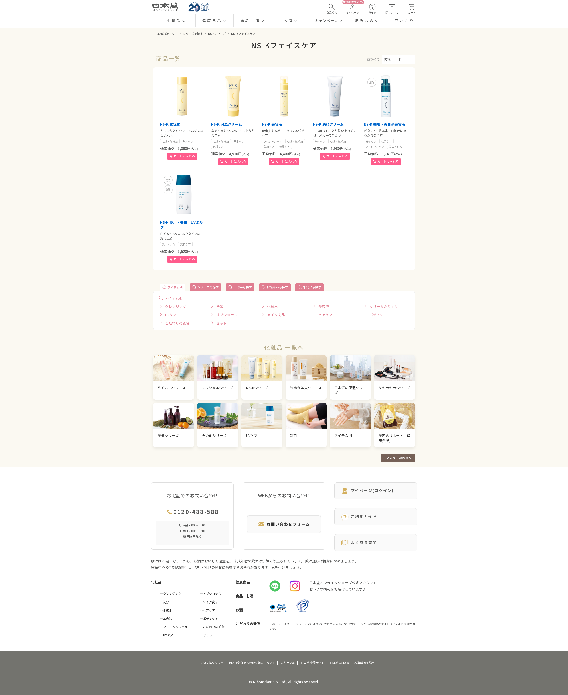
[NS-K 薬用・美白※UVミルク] (182, 194)
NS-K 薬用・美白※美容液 (384, 124)
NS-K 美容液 (272, 124)
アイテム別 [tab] (175, 287)
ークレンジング (170, 593)
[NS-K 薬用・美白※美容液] (386, 96)
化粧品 (156, 582)
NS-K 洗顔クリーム (328, 124)
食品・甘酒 (244, 595)
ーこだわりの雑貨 (212, 626)
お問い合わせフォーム (288, 524)
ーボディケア (209, 618)
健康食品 (243, 582)
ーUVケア (166, 635)
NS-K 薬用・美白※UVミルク (181, 225)
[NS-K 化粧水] (182, 96)
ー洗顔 (164, 602)
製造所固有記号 (364, 663)
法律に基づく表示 (211, 663)
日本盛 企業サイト (312, 663)
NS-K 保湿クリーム (226, 124)
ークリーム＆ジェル (174, 626)
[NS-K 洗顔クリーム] (335, 96)
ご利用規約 (288, 663)
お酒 (239, 609)
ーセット (206, 635)
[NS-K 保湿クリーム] (233, 96)
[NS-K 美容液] (284, 96)
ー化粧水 (166, 610)
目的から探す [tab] (242, 287)
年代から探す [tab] (312, 287)
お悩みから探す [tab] (277, 287)
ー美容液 (166, 618)
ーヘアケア (207, 610)
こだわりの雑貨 (248, 623)
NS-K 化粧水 (170, 124)
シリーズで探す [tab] (208, 287)
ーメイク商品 (209, 602)
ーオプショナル (210, 593)
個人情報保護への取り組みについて (252, 663)
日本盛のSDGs (339, 663)
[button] (176, 20)
